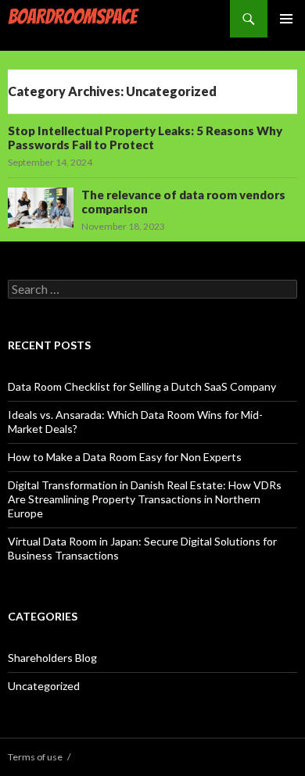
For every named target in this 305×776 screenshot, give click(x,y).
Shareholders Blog (52, 657)
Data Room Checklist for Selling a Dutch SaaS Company (142, 386)
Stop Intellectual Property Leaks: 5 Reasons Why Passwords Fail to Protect (145, 137)
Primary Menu (286, 19)
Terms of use (35, 757)
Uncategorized (44, 685)
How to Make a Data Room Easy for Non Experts (125, 456)
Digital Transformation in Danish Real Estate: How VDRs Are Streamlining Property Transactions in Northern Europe (145, 499)
